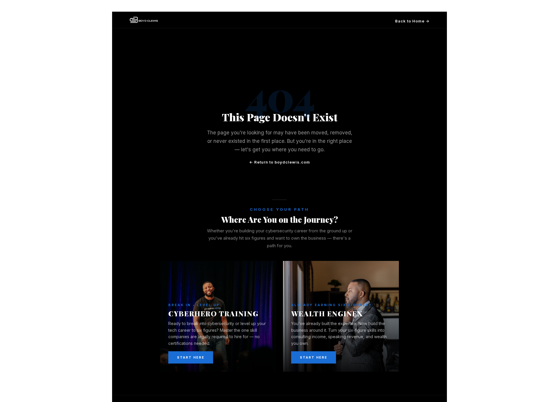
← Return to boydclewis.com (279, 162)
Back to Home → (412, 21)
